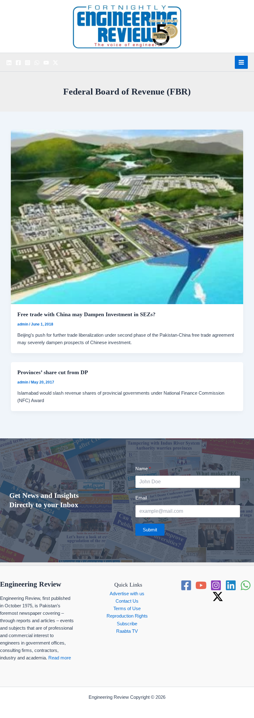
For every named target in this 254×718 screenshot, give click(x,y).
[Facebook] (18, 62)
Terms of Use (127, 608)
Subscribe (127, 623)
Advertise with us (127, 593)
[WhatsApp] (37, 62)
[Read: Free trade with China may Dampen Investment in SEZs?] (127, 216)
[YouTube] (46, 62)
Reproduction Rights (127, 616)
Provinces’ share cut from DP (52, 372)
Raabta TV (127, 631)
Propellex (138, 704)
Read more (59, 657)
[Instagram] (27, 62)
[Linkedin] (9, 62)
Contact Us (127, 601)
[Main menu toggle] (241, 62)
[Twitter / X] (55, 62)
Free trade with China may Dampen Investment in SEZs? (86, 314)
